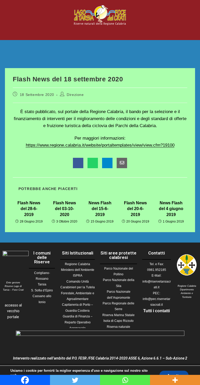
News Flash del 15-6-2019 (100, 209)
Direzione (75, 95)
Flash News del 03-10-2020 (64, 209)
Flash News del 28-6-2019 (28, 209)
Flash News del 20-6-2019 (135, 209)
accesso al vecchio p (13, 311)
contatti (162, 311)
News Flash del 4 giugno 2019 (171, 209)
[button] (100, 32)
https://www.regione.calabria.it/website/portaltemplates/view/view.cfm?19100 (100, 145)
